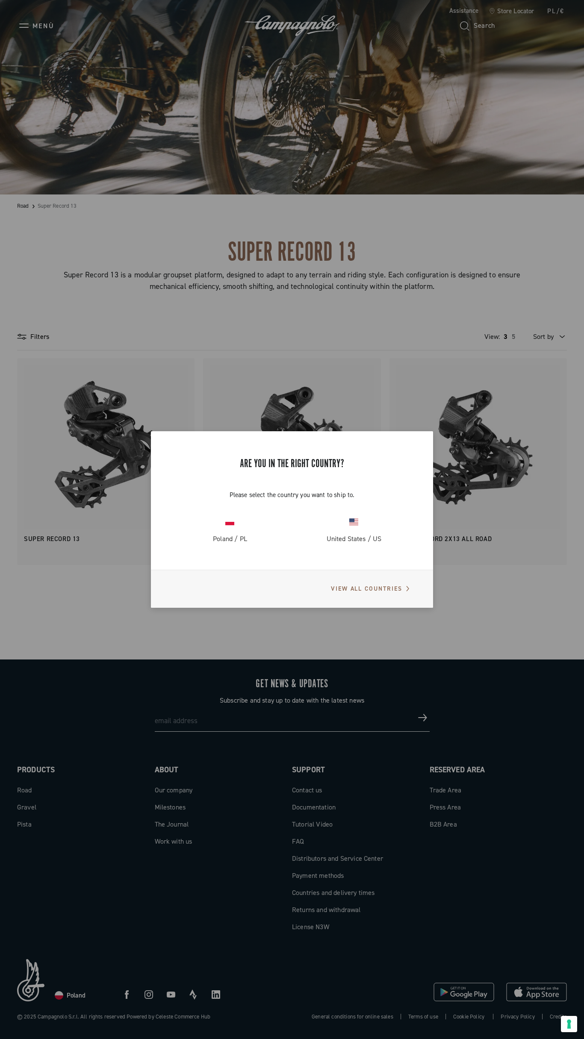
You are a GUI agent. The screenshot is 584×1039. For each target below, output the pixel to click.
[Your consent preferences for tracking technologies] (569, 1024)
